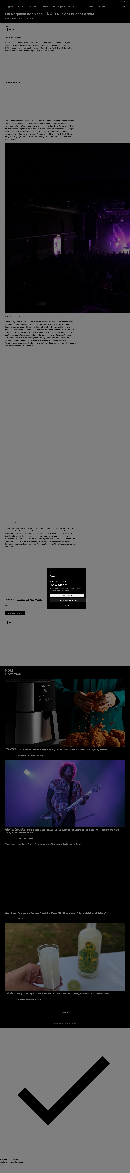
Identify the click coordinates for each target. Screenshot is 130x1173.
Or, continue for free (66, 605)
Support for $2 (67, 596)
